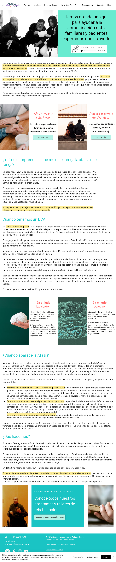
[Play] (82, 51)
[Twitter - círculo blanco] (7, 551)
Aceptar (106, 557)
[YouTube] (26, 551)
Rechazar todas (92, 557)
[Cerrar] (113, 557)
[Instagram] (20, 551)
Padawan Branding (79, 537)
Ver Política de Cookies (19, 559)
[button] (27, 5)
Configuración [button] (78, 557)
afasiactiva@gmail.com (18, 544)
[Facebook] (13, 551)
